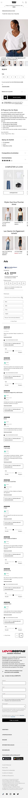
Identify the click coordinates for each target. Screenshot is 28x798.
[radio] (3, 77)
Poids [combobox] (6, 309)
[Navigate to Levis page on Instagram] (10, 794)
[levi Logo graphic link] (14, 2)
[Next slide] (23, 175)
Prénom (4, 680)
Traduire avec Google (8, 337)
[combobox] (14, 317)
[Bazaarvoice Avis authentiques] (11, 268)
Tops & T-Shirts (12, 10)
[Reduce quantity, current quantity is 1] (19, 92)
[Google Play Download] (18, 758)
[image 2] (11, 55)
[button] (5, 86)
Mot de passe (5, 703)
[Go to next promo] (23, 6)
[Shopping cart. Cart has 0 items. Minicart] (25, 2)
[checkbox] (3, 700)
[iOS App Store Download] (6, 758)
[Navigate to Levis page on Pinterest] (7, 794)
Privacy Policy (13, 716)
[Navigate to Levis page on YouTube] (14, 794)
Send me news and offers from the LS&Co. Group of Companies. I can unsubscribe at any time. (14, 700)
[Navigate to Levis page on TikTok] (3, 794)
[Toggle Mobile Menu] (1, 2)
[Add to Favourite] (5, 97)
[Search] (22, 2)
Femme (7, 10)
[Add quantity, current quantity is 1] (24, 92)
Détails (14, 6)
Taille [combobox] (6, 305)
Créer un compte (14, 720)
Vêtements (4, 10)
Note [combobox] (6, 301)
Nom (3, 687)
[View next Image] (27, 38)
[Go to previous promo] (4, 6)
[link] (5, 767)
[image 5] (16, 55)
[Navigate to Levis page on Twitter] (18, 794)
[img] (24, 706)
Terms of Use (22, 715)
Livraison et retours (18, 103)
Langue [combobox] (6, 313)
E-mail (3, 693)
